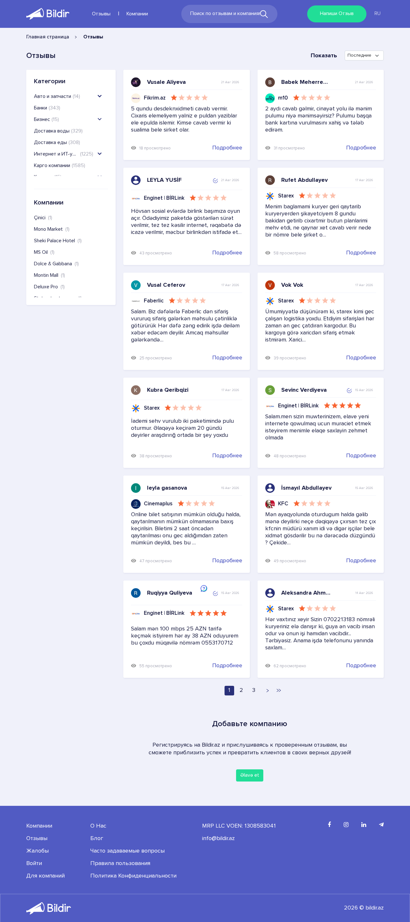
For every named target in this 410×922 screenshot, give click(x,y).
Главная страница (47, 37)
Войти (34, 863)
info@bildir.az (218, 838)
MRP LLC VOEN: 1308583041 (239, 826)
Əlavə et (249, 775)
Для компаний (45, 876)
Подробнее (227, 148)
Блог (96, 838)
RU (377, 13)
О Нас (98, 826)
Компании (137, 14)
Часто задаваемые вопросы (127, 851)
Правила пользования (120, 863)
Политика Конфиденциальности (133, 876)
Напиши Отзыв (337, 13)
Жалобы (37, 851)
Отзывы (101, 14)
